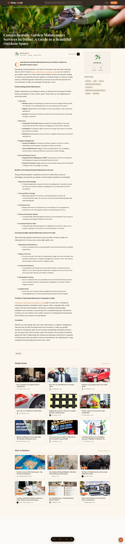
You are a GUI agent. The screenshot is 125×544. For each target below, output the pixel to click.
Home (3, 7)
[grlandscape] (17, 54)
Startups (88, 93)
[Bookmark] (66, 539)
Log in (106, 2)
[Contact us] (120, 539)
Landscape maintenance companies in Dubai (30, 303)
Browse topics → (106, 363)
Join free (114, 2)
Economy (88, 81)
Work (95, 81)
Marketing (96, 93)
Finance (101, 81)
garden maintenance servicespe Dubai (44, 72)
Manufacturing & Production (93, 84)
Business (8, 7)
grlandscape (23, 53)
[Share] (71, 539)
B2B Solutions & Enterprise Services (95, 90)
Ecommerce (89, 87)
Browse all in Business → (104, 450)
